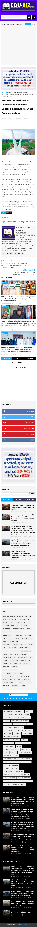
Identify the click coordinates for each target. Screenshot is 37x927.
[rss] (23, 698)
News (21, 24)
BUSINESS (23, 625)
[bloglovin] (17, 698)
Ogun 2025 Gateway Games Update (16, 663)
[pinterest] (14, 698)
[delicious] (32, 698)
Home (4, 92)
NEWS (12, 651)
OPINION (15, 667)
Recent (6, 500)
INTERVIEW (18, 635)
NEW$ (21, 648)
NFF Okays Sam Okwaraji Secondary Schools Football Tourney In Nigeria (22, 903)
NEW (4, 648)
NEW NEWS (13, 648)
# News (8, 212)
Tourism (6, 686)
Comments (30, 500)
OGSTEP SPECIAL (9, 657)
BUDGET (6, 625)
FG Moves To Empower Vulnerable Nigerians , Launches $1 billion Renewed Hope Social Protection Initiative (18, 299)
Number (24, 654)
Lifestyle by (27, 638)
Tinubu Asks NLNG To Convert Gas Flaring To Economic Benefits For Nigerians (23, 507)
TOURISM (15, 686)
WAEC (23, 686)
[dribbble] (20, 698)
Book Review (24, 619)
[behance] (26, 698)
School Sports (23, 676)
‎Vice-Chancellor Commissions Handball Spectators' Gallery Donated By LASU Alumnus (22, 893)
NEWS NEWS (7, 654)
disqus (18, 358)
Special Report (23, 679)
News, (25, 118)
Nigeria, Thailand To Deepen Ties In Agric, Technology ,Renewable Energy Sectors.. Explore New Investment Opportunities (17, 349)
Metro (23, 644)
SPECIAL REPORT (9, 682)
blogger (7, 358)
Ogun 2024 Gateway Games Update (16, 660)
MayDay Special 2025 (11, 644)
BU (29, 622)
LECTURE (28, 635)
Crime (29, 629)
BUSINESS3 (7, 629)
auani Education (9, 619)
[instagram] (29, 698)
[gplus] (10, 698)
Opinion (6, 667)
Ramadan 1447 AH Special (13, 673)
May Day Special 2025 (11, 641)
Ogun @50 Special (25, 657)
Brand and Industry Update (14, 622)
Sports (20, 682)
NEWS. (16, 654)
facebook (30, 358)
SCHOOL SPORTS (9, 679)
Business (14, 625)
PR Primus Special (10, 670)
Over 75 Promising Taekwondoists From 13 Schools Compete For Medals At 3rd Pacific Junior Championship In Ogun (22, 870)
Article (28, 616)
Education (7, 632)
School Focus (8, 676)
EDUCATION (18, 632)
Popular (19, 500)
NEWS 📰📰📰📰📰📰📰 (23, 651)
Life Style (7, 638)
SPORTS (28, 682)
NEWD (27, 648)
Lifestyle (16, 638)
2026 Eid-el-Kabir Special (13, 616)
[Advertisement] (18, 46)
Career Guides (19, 629)
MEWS (31, 644)
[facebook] (4, 698)
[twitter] (7, 698)
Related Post (6, 278)
